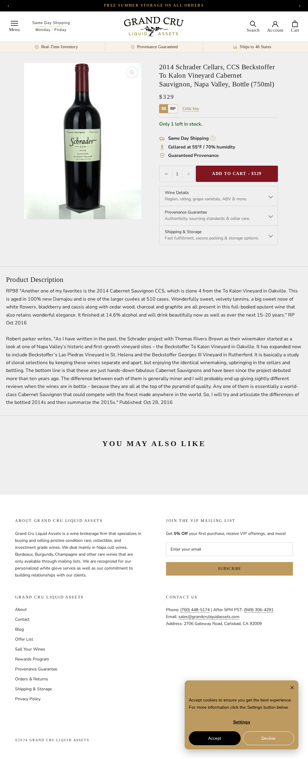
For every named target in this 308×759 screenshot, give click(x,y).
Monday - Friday (50, 30)
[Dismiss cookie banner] (292, 688)
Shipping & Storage (33, 689)
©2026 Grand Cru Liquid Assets (52, 740)
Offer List (24, 639)
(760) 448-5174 (195, 610)
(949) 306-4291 (258, 610)
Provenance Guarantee (36, 669)
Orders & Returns (31, 679)
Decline (268, 738)
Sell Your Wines (30, 649)
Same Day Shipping (51, 23)
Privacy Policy (28, 699)
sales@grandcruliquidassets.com (208, 617)
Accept (214, 738)
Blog (19, 629)
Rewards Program (32, 659)
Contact (22, 619)
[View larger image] (132, 72)
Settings (241, 722)
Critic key (190, 108)
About (21, 609)
